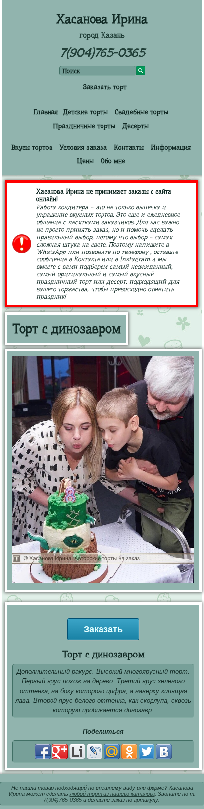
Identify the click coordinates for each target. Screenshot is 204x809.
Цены (85, 161)
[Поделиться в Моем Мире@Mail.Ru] (112, 751)
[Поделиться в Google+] (60, 751)
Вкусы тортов (31, 147)
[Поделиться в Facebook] (43, 751)
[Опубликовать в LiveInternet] (77, 751)
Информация (171, 147)
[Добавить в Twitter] (146, 751)
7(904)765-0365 (102, 53)
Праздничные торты (84, 126)
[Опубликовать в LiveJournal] (94, 751)
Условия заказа (83, 147)
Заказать (103, 629)
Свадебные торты (141, 112)
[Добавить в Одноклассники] (129, 751)
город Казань (102, 35)
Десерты (135, 126)
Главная (45, 112)
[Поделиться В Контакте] (164, 751)
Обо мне (113, 161)
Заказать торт (105, 87)
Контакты (129, 147)
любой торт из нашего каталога (112, 794)
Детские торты (85, 112)
